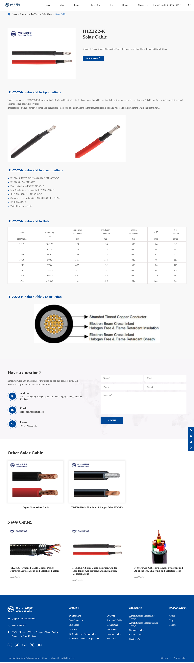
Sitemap (164, 658)
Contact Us (143, 5)
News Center (20, 522)
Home (47, 5)
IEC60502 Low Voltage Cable (82, 634)
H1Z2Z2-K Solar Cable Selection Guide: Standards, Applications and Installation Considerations (94, 570)
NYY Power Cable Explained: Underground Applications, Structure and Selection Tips (158, 569)
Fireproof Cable (114, 634)
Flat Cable (111, 638)
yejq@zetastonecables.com (32, 412)
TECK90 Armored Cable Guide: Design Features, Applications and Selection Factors (34, 569)
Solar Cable (47, 14)
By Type (35, 14)
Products (78, 5)
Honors (125, 5)
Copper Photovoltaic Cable (35, 507)
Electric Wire (135, 639)
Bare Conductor (76, 620)
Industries (95, 5)
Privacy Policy (179, 658)
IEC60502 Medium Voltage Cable (84, 638)
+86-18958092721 (28, 426)
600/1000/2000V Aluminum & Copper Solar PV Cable (97, 507)
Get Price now (93, 58)
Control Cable (113, 625)
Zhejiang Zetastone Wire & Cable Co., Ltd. (36, 658)
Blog (111, 5)
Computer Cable (136, 630)
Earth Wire (111, 629)
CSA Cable (74, 625)
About (62, 5)
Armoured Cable (114, 620)
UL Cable (73, 629)
